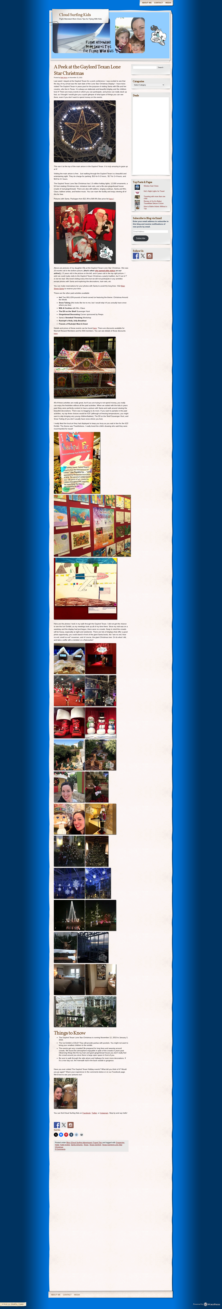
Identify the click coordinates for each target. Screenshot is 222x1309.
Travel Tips (97, 1142)
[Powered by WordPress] (207, 1305)
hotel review (65, 1145)
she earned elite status (105, 271)
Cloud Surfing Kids (75, 15)
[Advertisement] (151, 135)
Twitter (94, 1113)
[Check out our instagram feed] (70, 1125)
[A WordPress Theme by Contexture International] (16, 1305)
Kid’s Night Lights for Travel (154, 191)
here (111, 199)
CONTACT (158, 3)
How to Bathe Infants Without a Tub (155, 208)
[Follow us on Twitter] (64, 1125)
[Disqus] (91, 1188)
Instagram (104, 1113)
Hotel (57, 1145)
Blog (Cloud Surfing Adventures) (79, 1142)
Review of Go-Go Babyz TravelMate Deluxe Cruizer (154, 202)
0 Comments (60, 1149)
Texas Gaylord (95, 1145)
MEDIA (168, 3)
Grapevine (120, 1142)
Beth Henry (64, 77)
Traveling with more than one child (154, 198)
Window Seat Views (151, 186)
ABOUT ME (147, 3)
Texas (86, 1145)
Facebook (86, 1113)
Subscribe (140, 238)
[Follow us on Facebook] (57, 1125)
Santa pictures (77, 1145)
